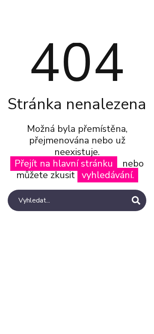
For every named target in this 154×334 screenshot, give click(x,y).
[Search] (136, 200)
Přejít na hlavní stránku (64, 163)
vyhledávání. (108, 175)
